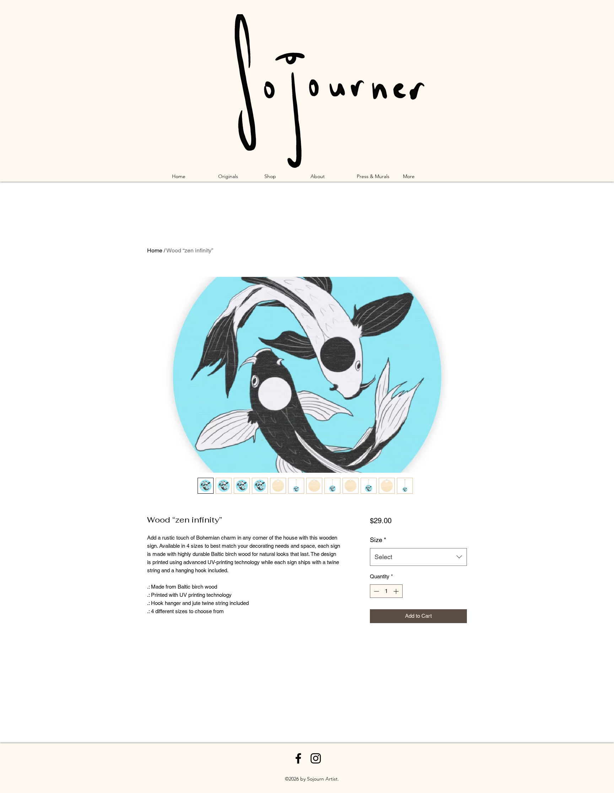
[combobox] (418, 557)
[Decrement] (376, 591)
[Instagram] (316, 758)
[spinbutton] (386, 591)
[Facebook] (298, 758)
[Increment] (397, 591)
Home (154, 250)
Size (378, 539)
